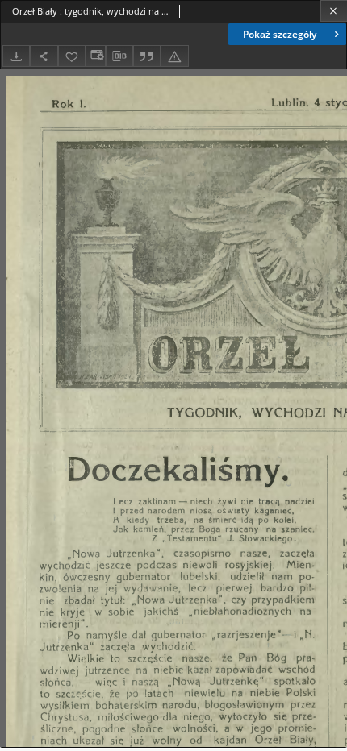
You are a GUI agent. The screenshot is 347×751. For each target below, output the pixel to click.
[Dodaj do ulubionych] (72, 56)
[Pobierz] (16, 56)
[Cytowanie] (147, 56)
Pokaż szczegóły (279, 34)
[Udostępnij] (43, 56)
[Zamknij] (333, 11)
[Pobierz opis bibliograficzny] (119, 56)
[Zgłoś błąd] (174, 56)
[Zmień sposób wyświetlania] (95, 56)
